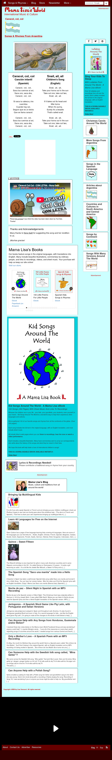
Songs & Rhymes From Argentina (23, 36)
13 (48, 307)
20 (30, 310)
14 (50, 307)
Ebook (14, 300)
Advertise (26, 747)
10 (43, 307)
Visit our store (15, 265)
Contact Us (15, 747)
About (5, 747)
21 (32, 310)
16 (54, 307)
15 (52, 307)
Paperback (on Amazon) (17, 304)
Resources (36, 747)
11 (45, 307)
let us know (19, 219)
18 (26, 310)
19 (28, 310)
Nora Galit (28, 232)
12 (47, 307)
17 (56, 307)
